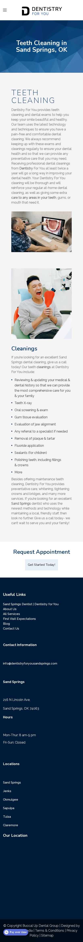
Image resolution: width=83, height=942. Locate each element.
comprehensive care (44, 390)
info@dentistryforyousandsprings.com (30, 663)
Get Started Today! (41, 565)
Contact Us (11, 628)
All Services (11, 614)
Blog (6, 623)
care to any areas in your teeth (33, 197)
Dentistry (26, 168)
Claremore (10, 825)
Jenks (7, 791)
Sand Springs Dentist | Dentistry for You (31, 604)
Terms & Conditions (49, 930)
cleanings (44, 367)
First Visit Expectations (19, 619)
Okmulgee (10, 799)
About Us (10, 609)
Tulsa (7, 816)
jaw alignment (45, 424)
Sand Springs (21, 503)
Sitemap (47, 935)
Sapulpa (8, 808)
